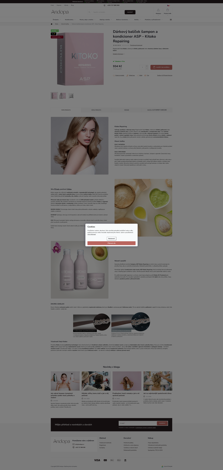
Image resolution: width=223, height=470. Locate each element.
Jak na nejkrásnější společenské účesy (157, 393)
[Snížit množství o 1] (146, 68)
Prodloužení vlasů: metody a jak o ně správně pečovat (126, 394)
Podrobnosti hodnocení (136, 45)
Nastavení (111, 239)
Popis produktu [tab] (66, 110)
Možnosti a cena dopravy (131, 445)
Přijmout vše (112, 243)
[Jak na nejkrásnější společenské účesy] (157, 381)
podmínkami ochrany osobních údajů (146, 427)
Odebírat (162, 423)
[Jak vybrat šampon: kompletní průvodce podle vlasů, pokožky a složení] (65, 381)
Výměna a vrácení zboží (131, 448)
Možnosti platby (128, 443)
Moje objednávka (153, 443)
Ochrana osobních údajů (155, 448)
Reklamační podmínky (130, 450)
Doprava (59, 5)
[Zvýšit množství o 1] (146, 66)
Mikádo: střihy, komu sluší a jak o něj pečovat (95, 394)
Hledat (130, 12)
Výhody (66, 5)
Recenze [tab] (126, 110)
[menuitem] (57, 19)
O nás (52, 5)
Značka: (164, 75)
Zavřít (122, 75)
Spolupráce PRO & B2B (155, 450)
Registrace (102, 445)
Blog (72, 5)
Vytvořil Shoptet (168, 466)
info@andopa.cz (79, 444)
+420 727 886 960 (80, 447)
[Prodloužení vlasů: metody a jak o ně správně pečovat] (127, 381)
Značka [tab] (157, 110)
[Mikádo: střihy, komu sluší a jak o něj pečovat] (96, 381)
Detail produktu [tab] (96, 110)
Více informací (91, 234)
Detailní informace (118, 54)
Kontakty (102, 448)
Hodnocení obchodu (105, 443)
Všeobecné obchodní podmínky (157, 445)
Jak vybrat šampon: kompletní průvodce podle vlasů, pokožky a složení (62, 395)
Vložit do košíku (162, 67)
